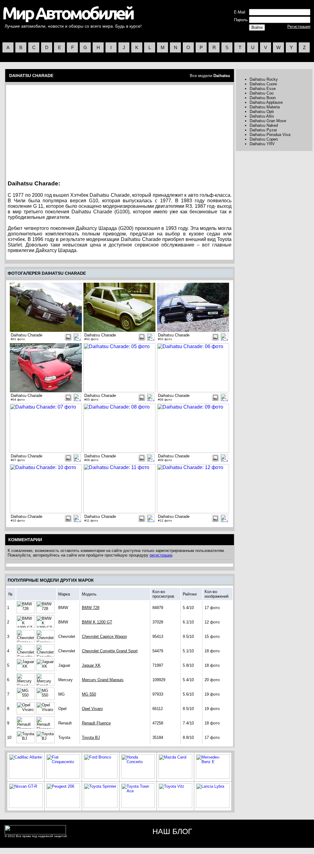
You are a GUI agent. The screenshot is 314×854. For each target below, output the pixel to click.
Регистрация (298, 26)
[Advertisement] (60, 130)
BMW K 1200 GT (97, 622)
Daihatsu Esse (263, 88)
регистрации (161, 555)
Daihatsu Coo (262, 93)
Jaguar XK (91, 665)
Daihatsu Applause (266, 102)
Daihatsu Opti (262, 111)
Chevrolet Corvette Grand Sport (110, 651)
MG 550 (89, 694)
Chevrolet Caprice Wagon (104, 636)
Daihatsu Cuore (263, 84)
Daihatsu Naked (264, 125)
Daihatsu (221, 75)
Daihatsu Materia (265, 107)
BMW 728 (90, 607)
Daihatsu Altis (262, 116)
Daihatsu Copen (264, 139)
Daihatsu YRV (262, 144)
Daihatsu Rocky (264, 79)
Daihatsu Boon (263, 97)
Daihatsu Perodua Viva (270, 134)
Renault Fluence (96, 723)
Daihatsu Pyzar (263, 130)
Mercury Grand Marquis (103, 679)
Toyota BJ (91, 737)
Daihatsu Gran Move (268, 120)
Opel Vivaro (92, 708)
